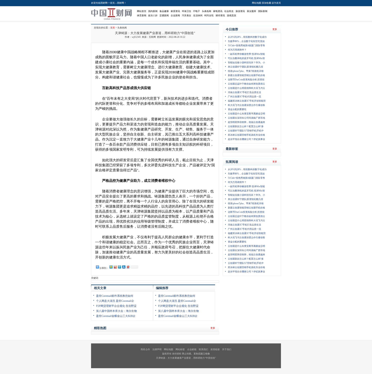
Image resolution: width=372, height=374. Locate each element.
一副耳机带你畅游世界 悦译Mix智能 (246, 54)
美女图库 (251, 11)
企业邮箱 (191, 349)
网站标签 (180, 349)
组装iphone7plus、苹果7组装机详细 (246, 71)
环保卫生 (186, 11)
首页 (112, 27)
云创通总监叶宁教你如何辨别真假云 (246, 83)
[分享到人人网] (123, 266)
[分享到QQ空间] (111, 266)
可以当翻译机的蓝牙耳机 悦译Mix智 (246, 58)
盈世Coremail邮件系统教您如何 (114, 295)
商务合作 (145, 349)
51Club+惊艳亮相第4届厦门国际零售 (246, 45)
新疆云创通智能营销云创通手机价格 (246, 75)
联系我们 (203, 349)
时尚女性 (209, 15)
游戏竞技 (231, 15)
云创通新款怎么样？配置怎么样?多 (246, 126)
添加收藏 (266, 3)
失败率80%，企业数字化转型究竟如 (246, 41)
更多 (212, 328)
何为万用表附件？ (237, 49)
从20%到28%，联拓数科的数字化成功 (247, 37)
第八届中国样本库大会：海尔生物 (116, 311)
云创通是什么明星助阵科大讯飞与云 (246, 88)
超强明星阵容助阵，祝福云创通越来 (246, 122)
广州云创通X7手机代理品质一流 (244, 96)
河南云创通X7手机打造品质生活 (244, 92)
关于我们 (226, 349)
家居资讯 (175, 11)
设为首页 (276, 3)
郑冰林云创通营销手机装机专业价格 (246, 135)
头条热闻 (206, 11)
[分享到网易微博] (128, 266)
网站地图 (256, 3)
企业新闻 (175, 15)
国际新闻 (262, 11)
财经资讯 (220, 15)
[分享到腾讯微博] (119, 266)
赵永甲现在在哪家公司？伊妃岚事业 (246, 139)
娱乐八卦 (153, 15)
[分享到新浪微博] (115, 266)
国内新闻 (153, 11)
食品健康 (164, 11)
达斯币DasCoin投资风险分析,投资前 (246, 79)
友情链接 (215, 349)
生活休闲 (197, 15)
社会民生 (229, 11)
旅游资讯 (240, 11)
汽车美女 (186, 15)
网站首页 (141, 11)
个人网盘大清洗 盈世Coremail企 (115, 300)
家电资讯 (217, 11)
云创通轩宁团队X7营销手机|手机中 (246, 130)
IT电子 (196, 11)
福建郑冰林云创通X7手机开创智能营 (247, 101)
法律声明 (157, 349)
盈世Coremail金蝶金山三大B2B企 (115, 316)
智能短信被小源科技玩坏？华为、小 (246, 62)
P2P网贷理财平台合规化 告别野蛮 (116, 306)
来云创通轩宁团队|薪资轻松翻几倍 (245, 66)
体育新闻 (141, 15)
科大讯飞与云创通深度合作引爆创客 (246, 105)
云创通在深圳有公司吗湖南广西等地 (246, 118)
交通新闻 (164, 15)
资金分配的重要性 (237, 109)
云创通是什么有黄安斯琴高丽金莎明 (246, 113)
